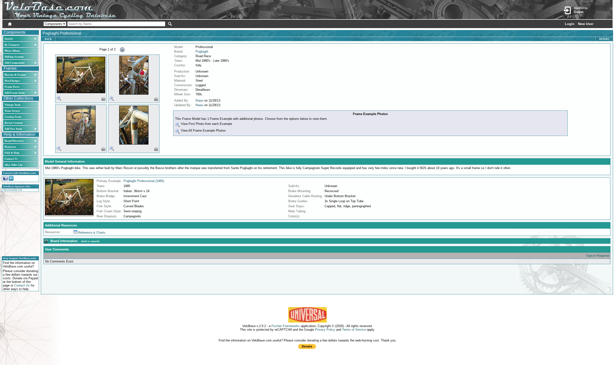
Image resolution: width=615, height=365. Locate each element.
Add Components (15, 62)
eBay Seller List (14, 164)
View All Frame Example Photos (203, 130)
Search (8, 38)
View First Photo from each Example (206, 124)
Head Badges (12, 80)
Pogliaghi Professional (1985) (143, 181)
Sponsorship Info (12, 190)
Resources (10, 146)
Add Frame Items (15, 92)
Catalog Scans (13, 116)
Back (48, 39)
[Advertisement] (19, 223)
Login (569, 24)
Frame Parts (12, 86)
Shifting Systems (14, 56)
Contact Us (11, 158)
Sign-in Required (597, 255)
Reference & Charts (91, 232)
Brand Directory (14, 140)
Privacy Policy (325, 329)
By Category (12, 44)
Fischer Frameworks (285, 326)
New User (585, 24)
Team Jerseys (12, 110)
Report (604, 39)
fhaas (199, 100)
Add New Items (13, 128)
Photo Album (12, 50)
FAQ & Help (12, 152)
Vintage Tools (12, 104)
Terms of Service (354, 329)
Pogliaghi (202, 51)
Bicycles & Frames (16, 74)
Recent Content (14, 122)
